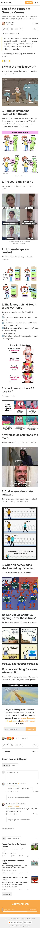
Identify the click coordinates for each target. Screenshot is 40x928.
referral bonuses (27, 721)
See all (5, 894)
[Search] (36, 838)
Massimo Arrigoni (12, 783)
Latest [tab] (9, 838)
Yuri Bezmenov (11, 804)
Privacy (19, 919)
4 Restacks (25, 738)
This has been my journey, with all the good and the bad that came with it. (14, 867)
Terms (23, 919)
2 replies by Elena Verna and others (19, 797)
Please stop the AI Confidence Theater (14, 845)
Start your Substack (16, 922)
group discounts (28, 718)
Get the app (27, 922)
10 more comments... (8, 828)
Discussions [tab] (16, 838)
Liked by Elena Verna (13, 786)
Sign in (36, 3)
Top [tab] (4, 838)
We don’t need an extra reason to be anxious (14, 850)
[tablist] (10, 765)
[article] (20, 850)
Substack (12, 926)
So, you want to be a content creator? (13, 862)
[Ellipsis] (37, 783)
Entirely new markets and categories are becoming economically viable (15, 883)
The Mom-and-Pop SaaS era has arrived (15, 878)
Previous (7, 752)
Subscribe (29, 3)
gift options (10, 721)
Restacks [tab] (14, 765)
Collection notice (30, 919)
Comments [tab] (6, 765)
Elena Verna (10, 22)
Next (33, 752)
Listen (36, 23)
